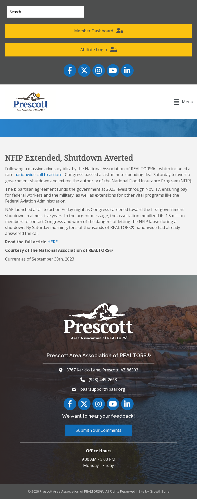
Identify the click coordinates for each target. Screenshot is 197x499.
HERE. (52, 242)
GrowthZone (160, 491)
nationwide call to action (37, 174)
